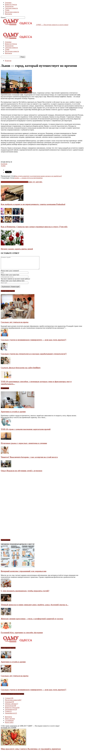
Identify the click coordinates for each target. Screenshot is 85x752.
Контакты (8, 14)
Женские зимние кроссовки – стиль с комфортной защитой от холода (32, 619)
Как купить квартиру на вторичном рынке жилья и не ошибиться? (38, 176)
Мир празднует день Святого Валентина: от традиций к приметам (31, 749)
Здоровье (8, 2)
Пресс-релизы (10, 718)
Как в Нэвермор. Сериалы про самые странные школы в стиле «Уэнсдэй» (34, 227)
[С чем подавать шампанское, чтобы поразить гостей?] (6, 587)
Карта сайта (9, 722)
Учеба (7, 10)
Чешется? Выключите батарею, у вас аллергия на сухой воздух (29, 457)
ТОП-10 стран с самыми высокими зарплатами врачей (25, 429)
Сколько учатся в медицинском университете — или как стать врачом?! (33, 340)
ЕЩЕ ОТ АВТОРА (35, 182)
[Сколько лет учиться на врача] (17, 318)
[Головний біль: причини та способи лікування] (6, 628)
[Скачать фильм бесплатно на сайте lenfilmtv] (5, 363)
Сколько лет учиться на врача (14, 322)
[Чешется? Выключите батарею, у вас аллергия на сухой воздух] (5, 453)
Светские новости (11, 8)
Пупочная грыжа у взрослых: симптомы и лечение (24, 443)
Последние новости (12, 12)
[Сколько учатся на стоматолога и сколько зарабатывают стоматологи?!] (4, 350)
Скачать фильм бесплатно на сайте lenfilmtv (21, 368)
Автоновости (11, 709)
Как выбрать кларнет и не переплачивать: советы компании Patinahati (33, 204)
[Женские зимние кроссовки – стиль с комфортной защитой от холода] (6, 614)
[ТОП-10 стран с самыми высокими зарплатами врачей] (6, 425)
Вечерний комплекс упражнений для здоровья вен (23, 571)
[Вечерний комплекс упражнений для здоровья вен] (17, 567)
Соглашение (9, 720)
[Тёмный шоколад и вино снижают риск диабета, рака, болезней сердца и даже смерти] (6, 601)
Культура (8, 60)
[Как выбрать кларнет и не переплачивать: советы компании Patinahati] (12, 200)
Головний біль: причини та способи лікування (22, 632)
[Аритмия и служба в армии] (17, 407)
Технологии (9, 6)
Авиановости (11, 713)
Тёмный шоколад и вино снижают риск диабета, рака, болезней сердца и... (34, 605)
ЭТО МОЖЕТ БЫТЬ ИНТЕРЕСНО (14, 182)
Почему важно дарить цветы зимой (17, 249)
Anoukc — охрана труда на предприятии (28, 178)
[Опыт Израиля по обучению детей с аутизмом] (6, 467)
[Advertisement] (25, 29)
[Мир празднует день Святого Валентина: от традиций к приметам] (13, 745)
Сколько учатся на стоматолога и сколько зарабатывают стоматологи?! (34, 354)
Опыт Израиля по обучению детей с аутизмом (21, 471)
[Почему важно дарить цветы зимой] (12, 245)
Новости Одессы (11, 4)
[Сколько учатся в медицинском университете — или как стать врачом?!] (4, 336)
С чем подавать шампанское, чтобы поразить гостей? (25, 591)
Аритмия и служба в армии (13, 411)
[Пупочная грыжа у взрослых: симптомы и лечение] (6, 439)
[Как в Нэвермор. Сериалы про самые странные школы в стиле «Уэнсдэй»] (12, 222)
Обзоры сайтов (11, 704)
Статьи (9, 698)
